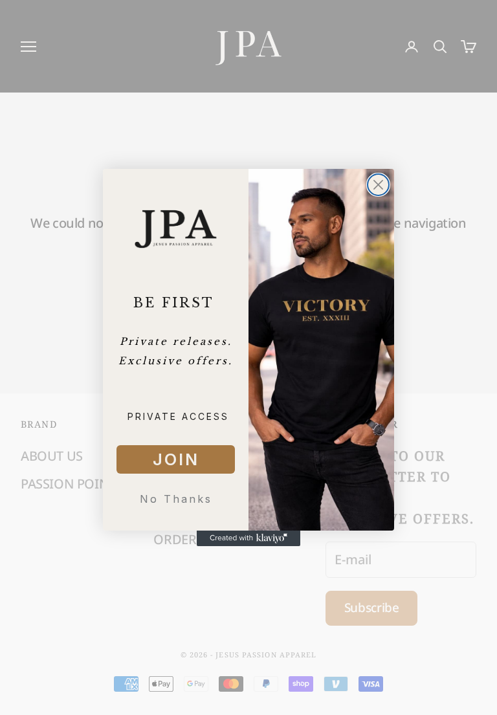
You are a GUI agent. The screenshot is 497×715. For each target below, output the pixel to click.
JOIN (176, 459)
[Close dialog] (378, 184)
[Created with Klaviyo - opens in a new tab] (248, 538)
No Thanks (176, 498)
